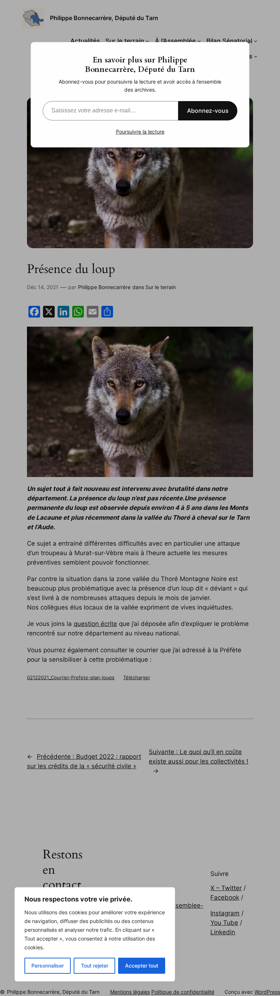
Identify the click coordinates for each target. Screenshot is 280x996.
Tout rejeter (94, 965)
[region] (95, 934)
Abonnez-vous (208, 110)
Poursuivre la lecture (140, 131)
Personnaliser (47, 965)
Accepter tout (141, 965)
